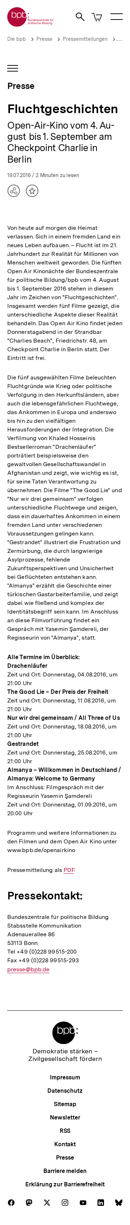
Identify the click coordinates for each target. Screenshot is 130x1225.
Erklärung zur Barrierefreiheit (64, 1184)
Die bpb (16, 39)
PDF (69, 870)
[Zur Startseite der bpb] (30, 24)
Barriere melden (65, 1171)
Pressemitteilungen (85, 39)
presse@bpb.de (28, 969)
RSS (65, 1130)
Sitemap (65, 1104)
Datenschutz (64, 1090)
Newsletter (65, 1117)
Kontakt (65, 1144)
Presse (44, 39)
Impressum (65, 1077)
